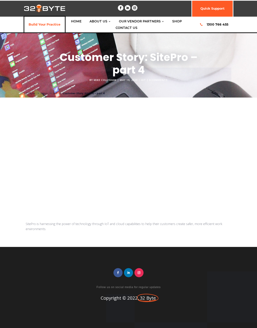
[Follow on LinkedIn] (127, 8)
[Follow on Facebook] (120, 8)
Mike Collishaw (105, 80)
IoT (143, 80)
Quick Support (212, 9)
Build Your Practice (44, 24)
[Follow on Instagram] (134, 8)
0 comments (158, 80)
